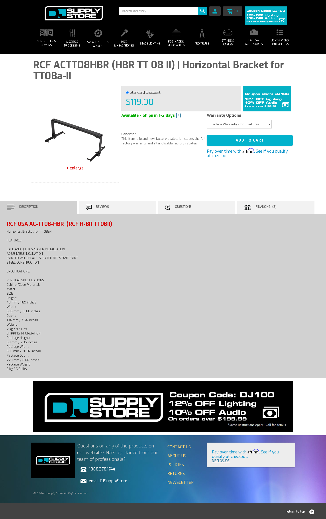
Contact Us (179, 447)
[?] (178, 115)
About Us (176, 456)
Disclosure (221, 461)
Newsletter (180, 482)
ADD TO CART (250, 140)
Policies (175, 464)
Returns (176, 473)
